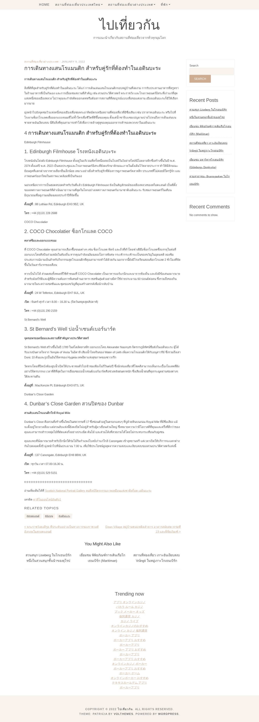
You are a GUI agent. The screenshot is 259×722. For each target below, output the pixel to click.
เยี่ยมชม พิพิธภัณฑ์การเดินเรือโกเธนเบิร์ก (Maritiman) (210, 130)
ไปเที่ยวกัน (129, 25)
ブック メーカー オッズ (129, 611)
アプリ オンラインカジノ (130, 602)
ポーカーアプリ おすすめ (130, 640)
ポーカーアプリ (130, 644)
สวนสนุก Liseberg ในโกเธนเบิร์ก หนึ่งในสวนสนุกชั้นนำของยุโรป (208, 113)
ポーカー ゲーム (129, 673)
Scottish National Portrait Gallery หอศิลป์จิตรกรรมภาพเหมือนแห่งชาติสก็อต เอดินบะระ (98, 490)
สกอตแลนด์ (33, 516)
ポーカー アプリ (129, 635)
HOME (44, 4)
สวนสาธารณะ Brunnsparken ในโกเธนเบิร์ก (209, 180)
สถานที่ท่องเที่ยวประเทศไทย (77, 4)
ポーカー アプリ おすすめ (129, 649)
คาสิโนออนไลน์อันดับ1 (47, 499)
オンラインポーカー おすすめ (129, 678)
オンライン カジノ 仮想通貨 (129, 630)
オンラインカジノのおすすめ (129, 625)
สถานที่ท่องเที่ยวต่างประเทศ (130, 4)
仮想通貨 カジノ (129, 616)
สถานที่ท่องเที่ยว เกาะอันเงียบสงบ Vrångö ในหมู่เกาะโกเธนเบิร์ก (208, 147)
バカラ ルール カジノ (129, 606)
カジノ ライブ (129, 621)
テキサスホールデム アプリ (129, 682)
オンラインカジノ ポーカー (129, 663)
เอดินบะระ (65, 516)
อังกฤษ (49, 516)
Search (193, 65)
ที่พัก (164, 4)
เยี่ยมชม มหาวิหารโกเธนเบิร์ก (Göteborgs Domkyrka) (206, 163)
